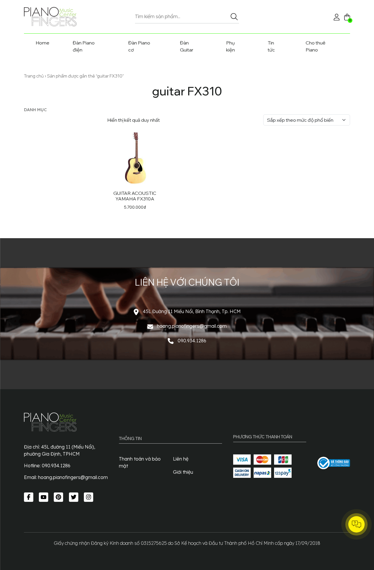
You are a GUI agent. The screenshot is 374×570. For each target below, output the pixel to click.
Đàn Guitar (186, 46)
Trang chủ (34, 76)
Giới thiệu (183, 472)
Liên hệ (180, 459)
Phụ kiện (230, 46)
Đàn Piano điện (84, 46)
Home (42, 43)
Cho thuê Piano (315, 46)
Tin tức (271, 46)
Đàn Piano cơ (139, 46)
